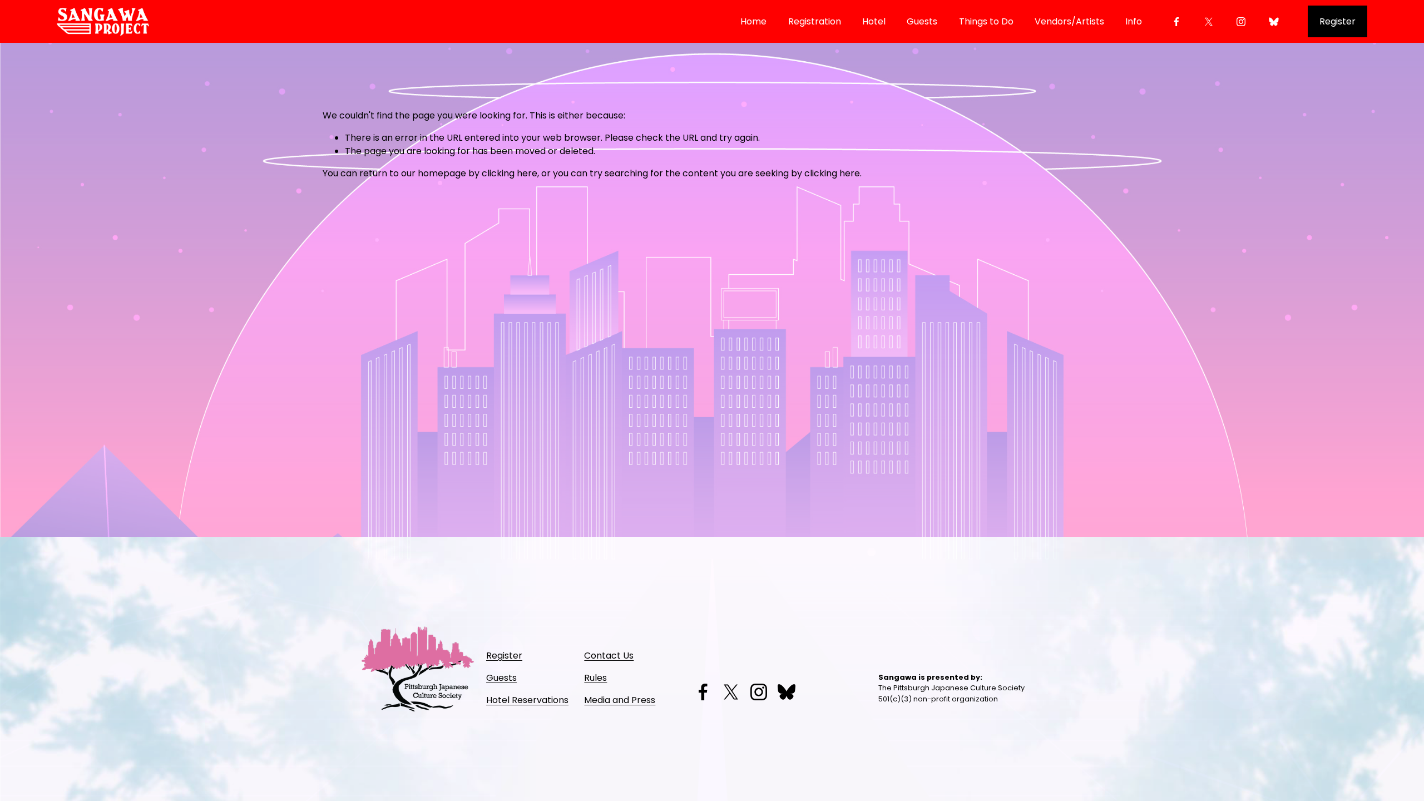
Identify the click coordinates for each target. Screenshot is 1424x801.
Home (753, 21)
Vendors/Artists (1069, 21)
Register (1337, 21)
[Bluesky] (1273, 21)
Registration (814, 21)
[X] (1208, 21)
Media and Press (619, 700)
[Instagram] (1241, 21)
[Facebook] (1176, 21)
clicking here (509, 173)
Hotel (874, 21)
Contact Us (609, 655)
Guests (922, 21)
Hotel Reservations (527, 700)
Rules (595, 677)
